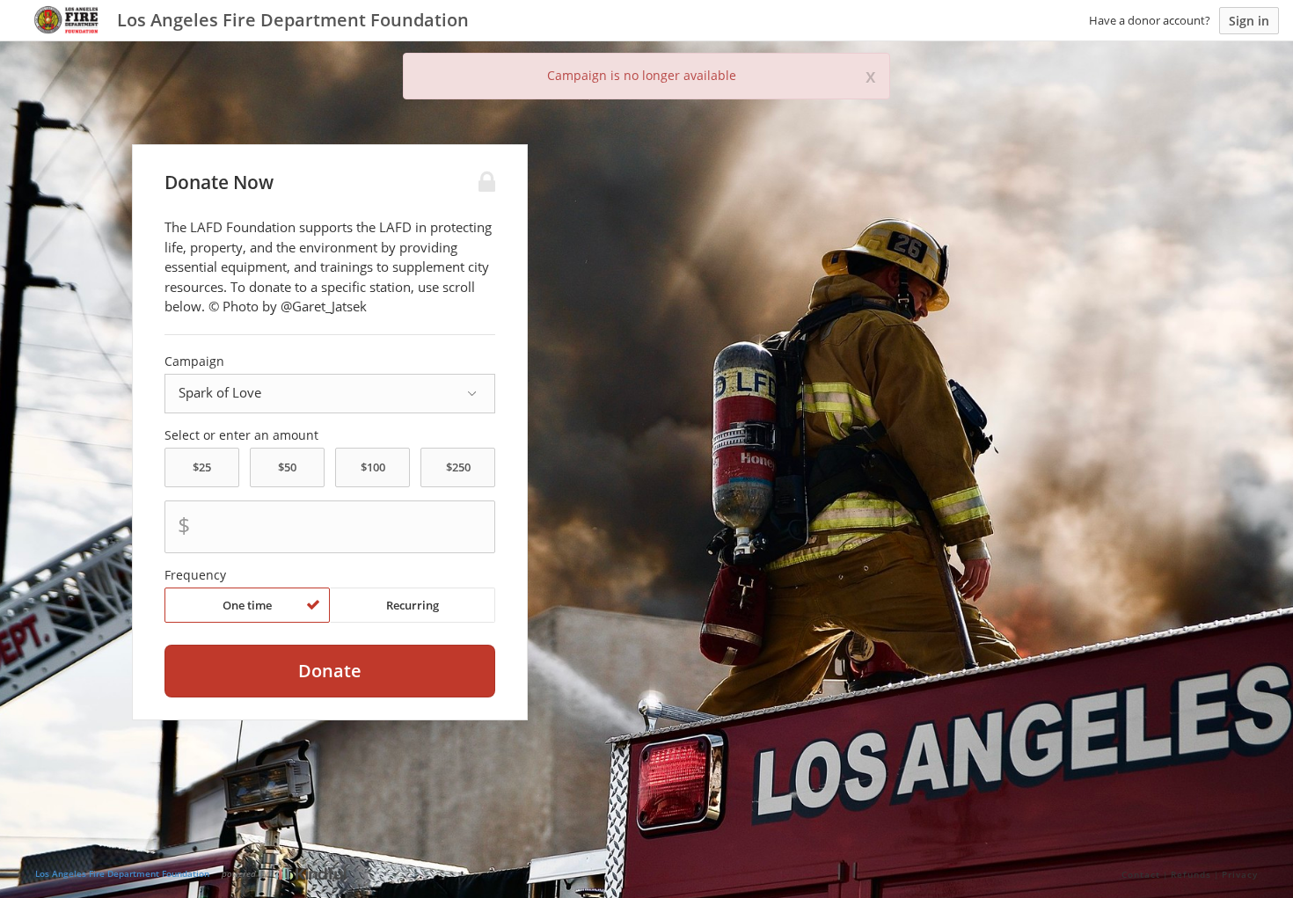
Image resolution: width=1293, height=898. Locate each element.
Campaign (194, 361)
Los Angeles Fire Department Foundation (122, 873)
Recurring (412, 605)
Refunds (1191, 874)
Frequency (195, 575)
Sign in (1249, 20)
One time (247, 605)
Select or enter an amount (241, 435)
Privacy (1240, 874)
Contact (1140, 874)
